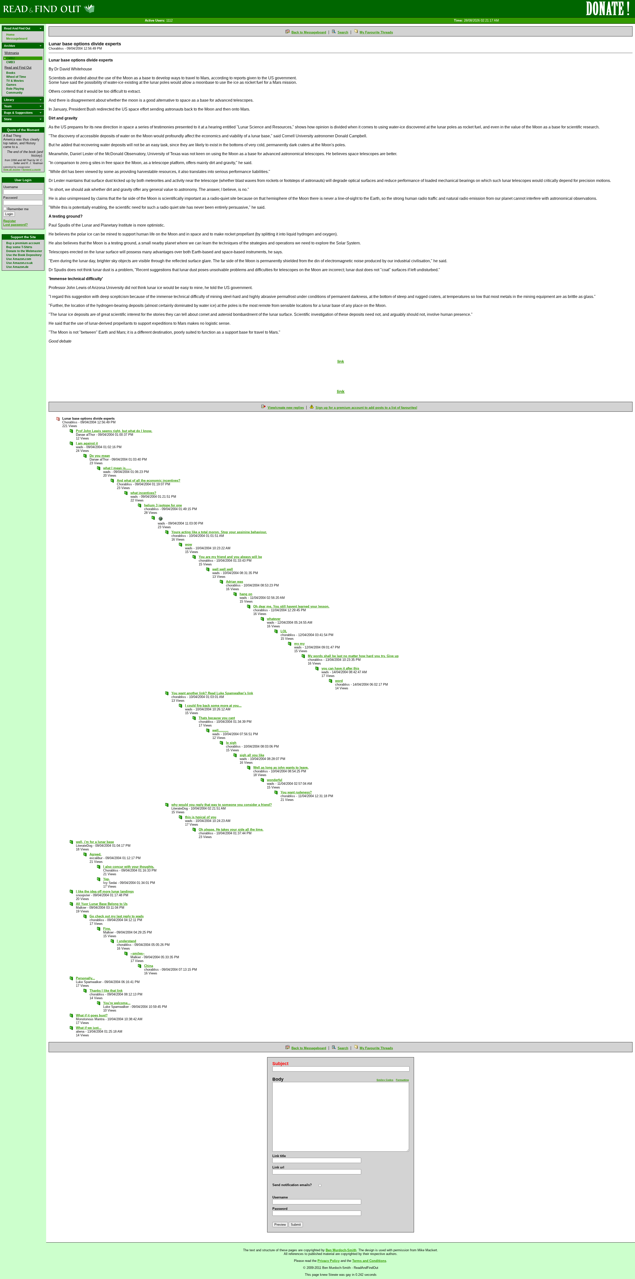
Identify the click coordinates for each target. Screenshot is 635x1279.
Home (10, 34)
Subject (280, 1063)
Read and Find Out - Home (74, 8)
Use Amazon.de (17, 267)
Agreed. (95, 854)
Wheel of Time (16, 77)
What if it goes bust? (92, 1015)
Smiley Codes (385, 1079)
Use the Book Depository (24, 255)
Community (14, 92)
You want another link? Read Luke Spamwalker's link (212, 693)
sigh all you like (252, 755)
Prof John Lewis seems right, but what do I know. (114, 431)
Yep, (106, 879)
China (148, 966)
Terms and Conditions (369, 1261)
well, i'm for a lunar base (95, 842)
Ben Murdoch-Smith (341, 1250)
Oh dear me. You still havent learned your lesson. (291, 606)
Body (278, 1079)
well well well (222, 569)
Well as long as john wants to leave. (281, 767)
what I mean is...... (117, 468)
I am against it (87, 443)
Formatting (402, 1079)
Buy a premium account (23, 243)
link (341, 391)
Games (11, 85)
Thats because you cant (217, 718)
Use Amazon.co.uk (19, 263)
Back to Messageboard (308, 32)
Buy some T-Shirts (19, 247)
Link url (278, 1167)
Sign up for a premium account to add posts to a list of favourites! (366, 407)
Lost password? (15, 225)
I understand (126, 941)
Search (343, 32)
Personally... (85, 978)
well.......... (220, 730)
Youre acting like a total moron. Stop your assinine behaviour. (219, 532)
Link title (279, 1156)
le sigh (231, 743)
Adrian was (234, 581)
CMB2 (10, 58)
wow (188, 544)
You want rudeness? (296, 792)
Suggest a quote (31, 169)
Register (9, 221)
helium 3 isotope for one (163, 505)
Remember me (18, 209)
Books (10, 73)
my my (299, 643)
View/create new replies (286, 407)
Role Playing (15, 88)
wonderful (274, 780)
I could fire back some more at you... (213, 705)
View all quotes (11, 169)
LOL (284, 631)
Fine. (107, 928)
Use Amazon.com (18, 259)
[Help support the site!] (608, 8)
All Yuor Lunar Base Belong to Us (101, 904)
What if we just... (88, 1028)
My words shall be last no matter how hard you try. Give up (353, 656)
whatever (274, 619)
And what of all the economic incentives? (148, 480)
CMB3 (10, 62)
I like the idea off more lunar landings (105, 891)
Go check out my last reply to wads (117, 916)
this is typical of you (200, 817)
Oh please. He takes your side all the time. (231, 829)
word (339, 681)
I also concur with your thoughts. (128, 867)
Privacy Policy (329, 1261)
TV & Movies (15, 81)
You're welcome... (116, 1003)
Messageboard (16, 38)
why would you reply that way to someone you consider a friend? (221, 805)
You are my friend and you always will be (230, 557)
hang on (246, 594)
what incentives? (143, 493)
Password (10, 198)
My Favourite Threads (376, 32)
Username (10, 187)
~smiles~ (137, 953)
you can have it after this (340, 668)
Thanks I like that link (106, 990)
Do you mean (100, 456)
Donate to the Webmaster (24, 251)
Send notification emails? (292, 1185)
